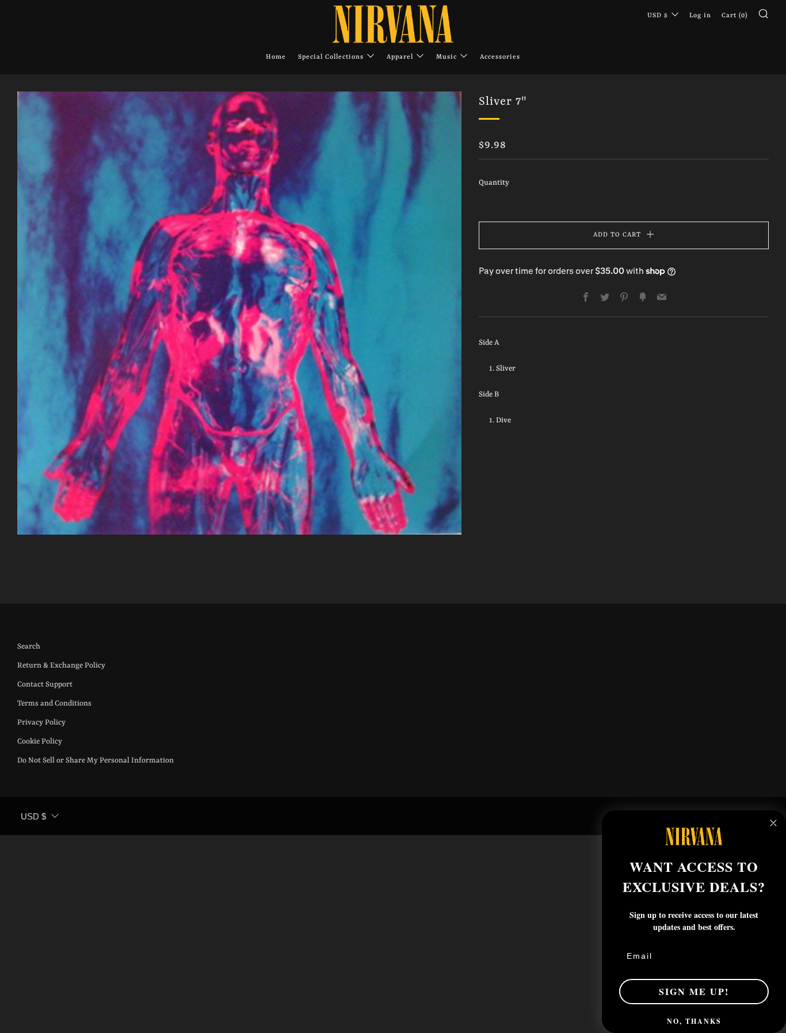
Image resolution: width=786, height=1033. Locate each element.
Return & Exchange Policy (61, 665)
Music (446, 57)
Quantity (494, 182)
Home (276, 57)
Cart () (734, 16)
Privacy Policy (41, 722)
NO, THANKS (694, 1021)
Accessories (500, 57)
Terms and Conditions (54, 703)
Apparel (400, 57)
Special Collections (331, 57)
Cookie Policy (39, 741)
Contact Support (45, 684)
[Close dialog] (773, 823)
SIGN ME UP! (694, 991)
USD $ (657, 16)
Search (28, 646)
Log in (700, 16)
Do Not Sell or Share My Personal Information (95, 760)
